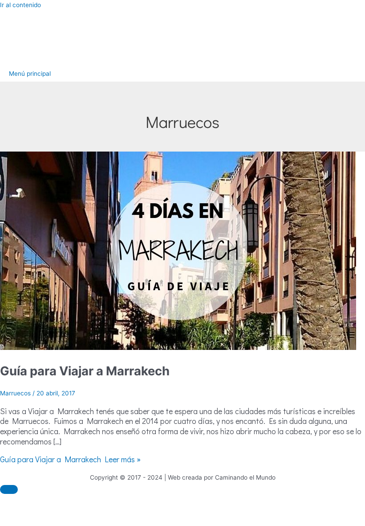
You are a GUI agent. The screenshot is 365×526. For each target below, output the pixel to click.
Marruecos (15, 393)
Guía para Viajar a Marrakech (85, 370)
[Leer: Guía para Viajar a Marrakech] (178, 347)
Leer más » (70, 459)
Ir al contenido (20, 4)
